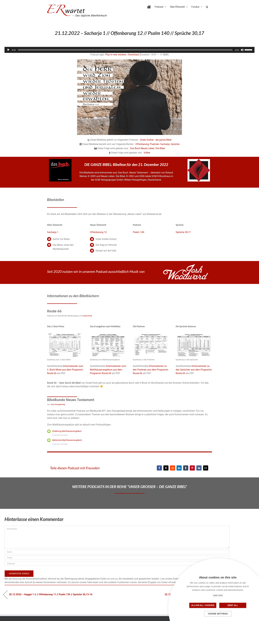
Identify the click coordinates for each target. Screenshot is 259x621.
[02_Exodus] (65, 333)
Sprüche (175, 144)
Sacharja (165, 144)
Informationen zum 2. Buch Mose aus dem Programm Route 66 (65, 370)
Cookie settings (218, 614)
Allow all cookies (202, 605)
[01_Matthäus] (108, 333)
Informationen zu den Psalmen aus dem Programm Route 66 (150, 370)
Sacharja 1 (52, 232)
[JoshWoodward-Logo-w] (185, 265)
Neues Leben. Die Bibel (153, 148)
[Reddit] (172, 468)
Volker (147, 152)
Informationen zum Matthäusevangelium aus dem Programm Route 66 (108, 370)
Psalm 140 (138, 232)
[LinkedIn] (179, 468)
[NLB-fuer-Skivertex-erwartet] (199, 160)
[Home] (149, 6)
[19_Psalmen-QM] (151, 333)
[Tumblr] (185, 468)
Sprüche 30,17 (183, 232)
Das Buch (135, 148)
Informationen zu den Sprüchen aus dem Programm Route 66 (194, 370)
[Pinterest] (192, 468)
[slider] (249, 49)
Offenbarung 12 (98, 232)
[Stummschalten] (242, 49)
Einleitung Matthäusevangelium (67, 431)
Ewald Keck (87, 316)
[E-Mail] (205, 468)
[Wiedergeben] (8, 49)
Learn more (218, 595)
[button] (207, 6)
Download (133, 54)
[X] (166, 468)
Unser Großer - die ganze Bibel (155, 139)
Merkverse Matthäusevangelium (67, 440)
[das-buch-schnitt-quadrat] (60, 160)
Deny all (233, 605)
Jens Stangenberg (58, 404)
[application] (129, 50)
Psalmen (154, 144)
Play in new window (115, 54)
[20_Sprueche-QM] (194, 333)
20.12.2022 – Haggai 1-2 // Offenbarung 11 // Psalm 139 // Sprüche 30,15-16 (50, 594)
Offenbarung (142, 144)
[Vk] (199, 468)
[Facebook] (159, 468)
